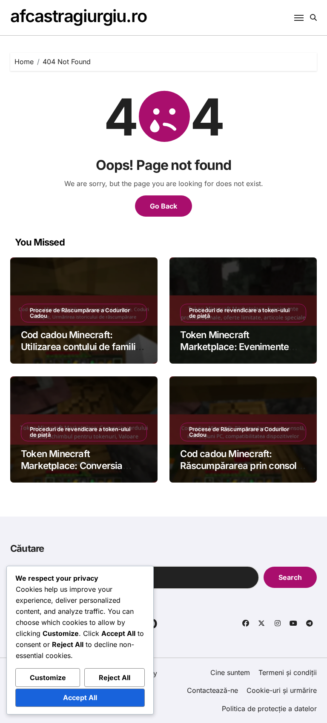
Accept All (80, 697)
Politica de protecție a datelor (269, 708)
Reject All (114, 677)
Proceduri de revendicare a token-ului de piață (239, 313)
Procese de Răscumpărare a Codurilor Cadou (80, 313)
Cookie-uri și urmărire (282, 690)
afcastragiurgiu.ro (78, 16)
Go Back (163, 206)
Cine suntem (230, 672)
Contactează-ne (212, 690)
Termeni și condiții (287, 672)
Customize (48, 677)
